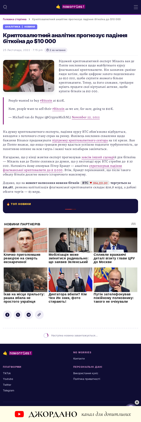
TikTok (7, 373)
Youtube (8, 378)
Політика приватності (86, 378)
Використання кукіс (85, 373)
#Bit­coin (46, 100)
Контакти (79, 358)
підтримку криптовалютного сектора (80, 140)
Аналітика (12, 26)
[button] (5, 7)
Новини (29, 26)
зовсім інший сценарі (98, 157)
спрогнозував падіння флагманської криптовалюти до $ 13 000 (62, 168)
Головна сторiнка (14, 19)
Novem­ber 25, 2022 (86, 117)
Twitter (7, 384)
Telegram (8, 390)
